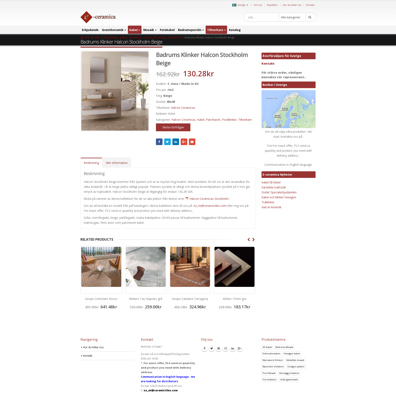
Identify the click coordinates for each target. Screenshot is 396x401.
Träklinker (268, 202)
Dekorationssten (271, 353)
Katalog (235, 30)
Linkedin (233, 348)
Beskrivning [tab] (91, 163)
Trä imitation (269, 379)
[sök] (310, 17)
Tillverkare (215, 30)
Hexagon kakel (292, 353)
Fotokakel (167, 30)
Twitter (167, 141)
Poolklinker (229, 120)
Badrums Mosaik (284, 347)
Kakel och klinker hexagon (279, 197)
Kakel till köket (271, 182)
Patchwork (213, 120)
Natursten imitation (273, 366)
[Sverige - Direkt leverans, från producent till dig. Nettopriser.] (98, 17)
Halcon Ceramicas (183, 108)
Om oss (258, 4)
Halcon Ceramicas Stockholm (209, 199)
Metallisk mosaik (295, 360)
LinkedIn (175, 141)
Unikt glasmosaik (289, 379)
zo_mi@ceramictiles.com (209, 206)
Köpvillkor (272, 4)
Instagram (226, 348)
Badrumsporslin (189, 30)
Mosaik (148, 30)
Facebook (159, 141)
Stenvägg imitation (289, 373)
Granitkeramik (113, 30)
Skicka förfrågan (173, 127)
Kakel (133, 30)
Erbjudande (90, 30)
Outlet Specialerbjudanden (279, 192)
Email (192, 141)
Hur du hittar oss (292, 4)
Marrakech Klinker (273, 360)
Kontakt (310, 4)
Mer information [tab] (117, 163)
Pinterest (219, 348)
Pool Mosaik (269, 373)
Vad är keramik (271, 207)
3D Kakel (267, 347)
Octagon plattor (296, 366)
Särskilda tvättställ (274, 187)
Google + (184, 141)
